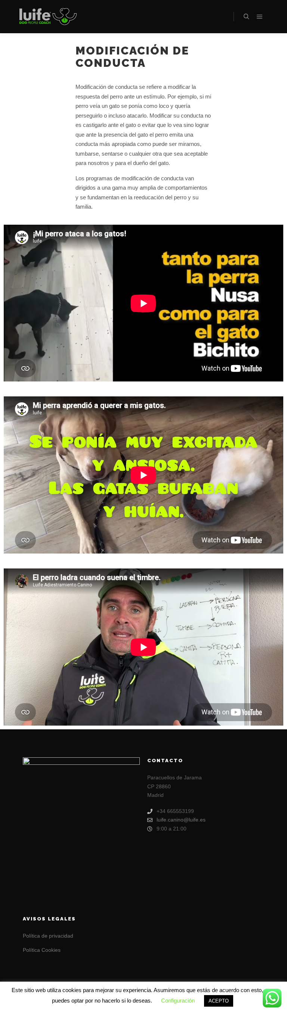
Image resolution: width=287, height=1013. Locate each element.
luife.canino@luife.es (181, 820)
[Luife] (47, 17)
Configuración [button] (178, 1000)
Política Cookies (42, 950)
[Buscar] (246, 17)
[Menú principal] (259, 17)
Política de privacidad (48, 936)
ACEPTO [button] (219, 1001)
